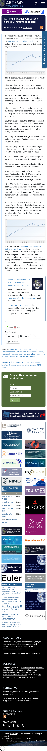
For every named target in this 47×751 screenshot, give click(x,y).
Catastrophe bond (8, 351)
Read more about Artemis (12, 649)
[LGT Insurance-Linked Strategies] (12, 454)
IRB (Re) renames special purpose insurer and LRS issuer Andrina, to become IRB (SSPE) (11, 600)
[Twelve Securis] (35, 430)
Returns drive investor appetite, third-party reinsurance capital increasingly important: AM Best (11, 591)
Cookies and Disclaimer (24, 738)
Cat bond (25, 349)
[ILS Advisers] (35, 472)
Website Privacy (7, 738)
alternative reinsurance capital (14, 672)
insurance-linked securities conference (25, 653)
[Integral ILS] (35, 454)
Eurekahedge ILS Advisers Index (21, 41)
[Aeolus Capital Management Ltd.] (12, 435)
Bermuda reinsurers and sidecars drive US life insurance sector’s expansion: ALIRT (11, 617)
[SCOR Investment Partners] (12, 559)
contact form (7, 694)
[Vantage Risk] (12, 463)
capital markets (15, 349)
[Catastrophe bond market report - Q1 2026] (23, 415)
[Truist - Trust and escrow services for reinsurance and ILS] (35, 491)
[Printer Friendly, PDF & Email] (13, 327)
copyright (13, 734)
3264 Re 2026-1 (7, 505)
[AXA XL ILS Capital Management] (12, 472)
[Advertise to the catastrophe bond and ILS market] (35, 578)
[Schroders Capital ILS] (35, 445)
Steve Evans (27, 27)
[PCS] (35, 481)
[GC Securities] (35, 463)
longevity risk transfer (27, 677)
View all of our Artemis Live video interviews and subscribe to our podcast (19, 282)
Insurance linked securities (12, 354)
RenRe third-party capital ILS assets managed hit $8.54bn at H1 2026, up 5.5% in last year (12, 609)
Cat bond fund (34, 349)
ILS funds (39, 351)
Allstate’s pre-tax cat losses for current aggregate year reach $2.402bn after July (11, 624)
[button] (36, 4)
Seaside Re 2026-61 (8, 502)
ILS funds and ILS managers (26, 670)
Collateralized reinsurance (26, 351)
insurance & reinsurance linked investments (19, 673)
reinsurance (6, 356)
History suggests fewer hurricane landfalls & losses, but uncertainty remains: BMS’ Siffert (22, 365)
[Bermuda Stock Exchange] (12, 540)
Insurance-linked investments (34, 354)
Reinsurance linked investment (23, 356)
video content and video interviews (22, 298)
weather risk (10, 677)
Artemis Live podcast (20, 305)
